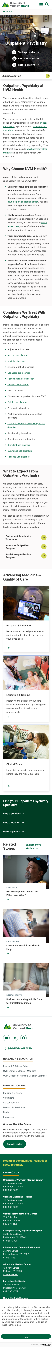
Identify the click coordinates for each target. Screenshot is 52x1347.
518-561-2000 (10, 1240)
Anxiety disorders (16, 361)
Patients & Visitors (12, 1093)
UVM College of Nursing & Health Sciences (25, 1075)
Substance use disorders (19, 450)
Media (6, 1112)
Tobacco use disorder (18, 456)
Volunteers (8, 1097)
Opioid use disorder (17, 402)
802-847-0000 (10, 1190)
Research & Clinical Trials (15, 1066)
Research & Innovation (19, 625)
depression (8, 126)
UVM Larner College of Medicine (19, 1071)
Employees (8, 1117)
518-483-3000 (10, 1274)
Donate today (15, 1144)
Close (26, 1337)
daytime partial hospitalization (22, 201)
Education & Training (18, 695)
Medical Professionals (14, 1107)
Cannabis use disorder (18, 372)
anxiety (43, 122)
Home (9, 11)
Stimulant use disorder (18, 445)
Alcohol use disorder (17, 355)
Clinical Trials (14, 764)
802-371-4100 (10, 1224)
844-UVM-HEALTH (19, 1048)
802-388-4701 (10, 1291)
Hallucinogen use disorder (20, 378)
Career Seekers (11, 1102)
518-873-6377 (10, 1257)
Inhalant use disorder (18, 384)
